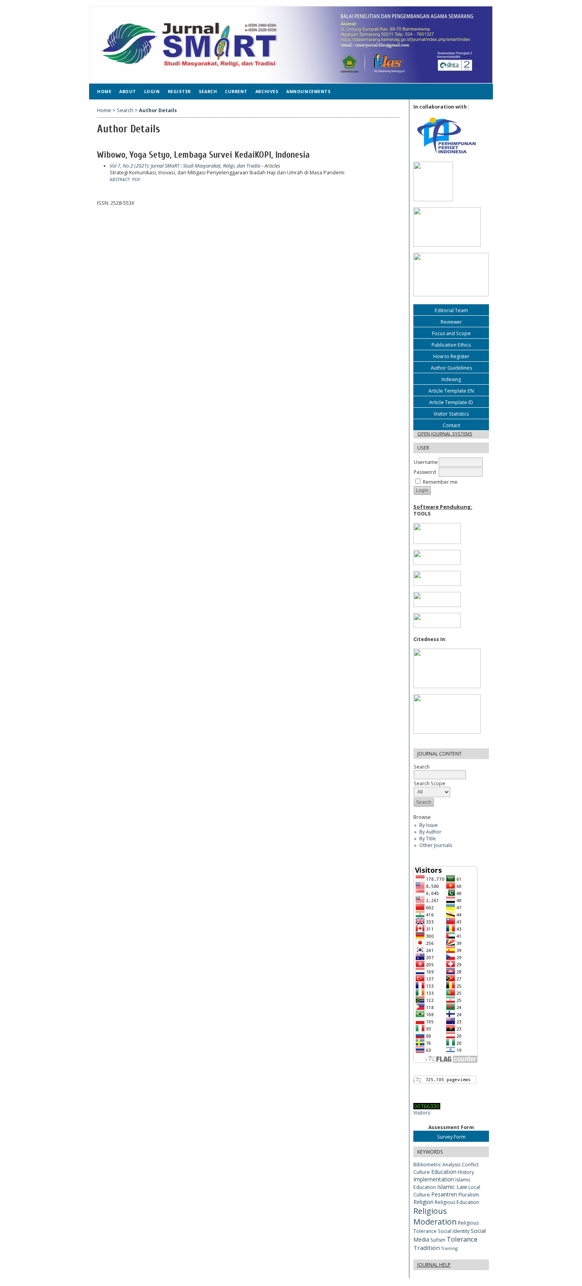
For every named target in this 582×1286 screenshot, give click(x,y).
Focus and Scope (451, 333)
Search (208, 91)
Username (426, 462)
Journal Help (434, 1264)
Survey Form (451, 1136)
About (127, 91)
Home (104, 91)
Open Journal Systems (444, 434)
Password (425, 472)
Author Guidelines (451, 367)
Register (179, 91)
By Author (430, 831)
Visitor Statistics (451, 413)
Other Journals (435, 845)
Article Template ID (451, 402)
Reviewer (451, 322)
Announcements (308, 91)
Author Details (158, 110)
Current (236, 91)
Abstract (120, 179)
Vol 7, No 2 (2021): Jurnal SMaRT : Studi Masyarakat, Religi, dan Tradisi (185, 165)
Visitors (421, 1112)
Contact (451, 425)
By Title (427, 838)
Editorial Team (451, 310)
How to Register (451, 356)
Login (152, 91)
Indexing (451, 379)
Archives (266, 91)
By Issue (428, 825)
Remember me (440, 482)
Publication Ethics (451, 345)
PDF (136, 179)
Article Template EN (451, 390)
